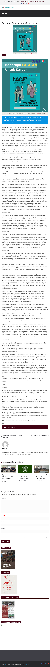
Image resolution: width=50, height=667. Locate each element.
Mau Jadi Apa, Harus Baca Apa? (39, 435)
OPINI (16, 12)
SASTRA (21, 12)
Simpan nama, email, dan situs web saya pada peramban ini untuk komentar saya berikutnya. (24, 537)
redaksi (11, 57)
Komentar (4, 498)
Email (3, 522)
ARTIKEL (28, 12)
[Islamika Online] (2, 13)
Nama (3, 515)
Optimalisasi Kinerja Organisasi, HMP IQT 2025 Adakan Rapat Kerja (8, 478)
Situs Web (3, 528)
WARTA (9, 12)
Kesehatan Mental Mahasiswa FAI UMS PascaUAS (41, 476)
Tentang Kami (11, 15)
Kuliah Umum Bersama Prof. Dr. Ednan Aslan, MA (12, 436)
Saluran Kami (28, 15)
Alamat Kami (20, 15)
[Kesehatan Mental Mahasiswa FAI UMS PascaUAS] (41, 466)
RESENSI (34, 12)
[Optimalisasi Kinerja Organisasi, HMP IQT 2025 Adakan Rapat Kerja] (8, 466)
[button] (12, 12)
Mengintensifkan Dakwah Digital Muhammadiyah (24, 476)
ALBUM (40, 12)
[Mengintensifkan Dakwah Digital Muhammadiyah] (25, 466)
